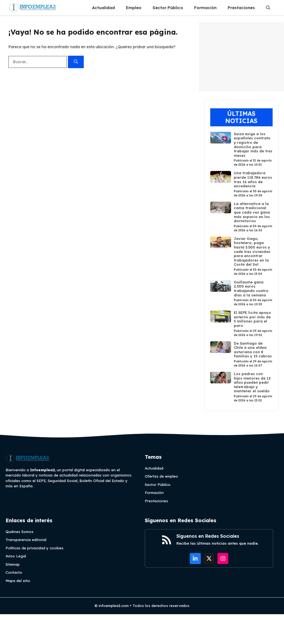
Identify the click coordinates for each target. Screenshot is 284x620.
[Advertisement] (241, 56)
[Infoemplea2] (32, 7)
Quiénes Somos (20, 531)
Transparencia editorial (26, 539)
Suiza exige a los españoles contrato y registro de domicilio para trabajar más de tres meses (253, 145)
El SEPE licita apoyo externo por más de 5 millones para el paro (252, 319)
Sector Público (168, 7)
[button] (268, 7)
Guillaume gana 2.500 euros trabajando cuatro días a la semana (251, 288)
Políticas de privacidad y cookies (35, 548)
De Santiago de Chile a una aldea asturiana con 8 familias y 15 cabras (253, 349)
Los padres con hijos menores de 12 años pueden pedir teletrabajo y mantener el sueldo (252, 382)
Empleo (133, 7)
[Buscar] (76, 62)
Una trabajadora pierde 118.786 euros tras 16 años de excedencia (253, 179)
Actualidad (103, 7)
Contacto (14, 572)
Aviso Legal (16, 556)
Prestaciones (241, 7)
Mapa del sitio (18, 580)
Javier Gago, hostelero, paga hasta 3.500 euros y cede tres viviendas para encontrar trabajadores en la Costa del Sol (252, 251)
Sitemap (13, 564)
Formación (205, 7)
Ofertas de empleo (161, 476)
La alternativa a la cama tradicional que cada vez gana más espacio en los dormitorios (252, 212)
